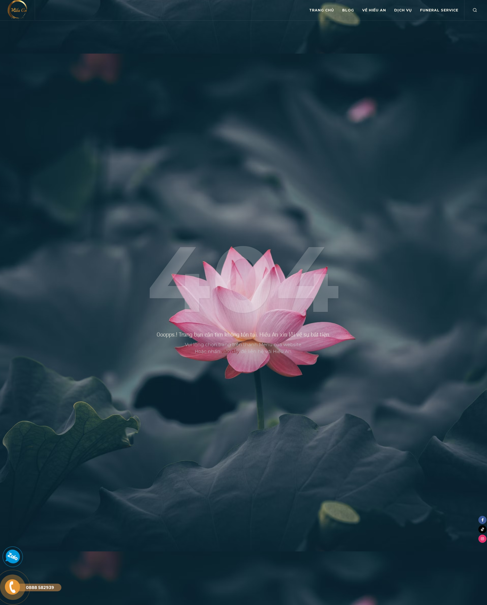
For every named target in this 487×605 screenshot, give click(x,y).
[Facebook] (482, 520)
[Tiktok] (482, 529)
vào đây (230, 351)
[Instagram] (482, 539)
